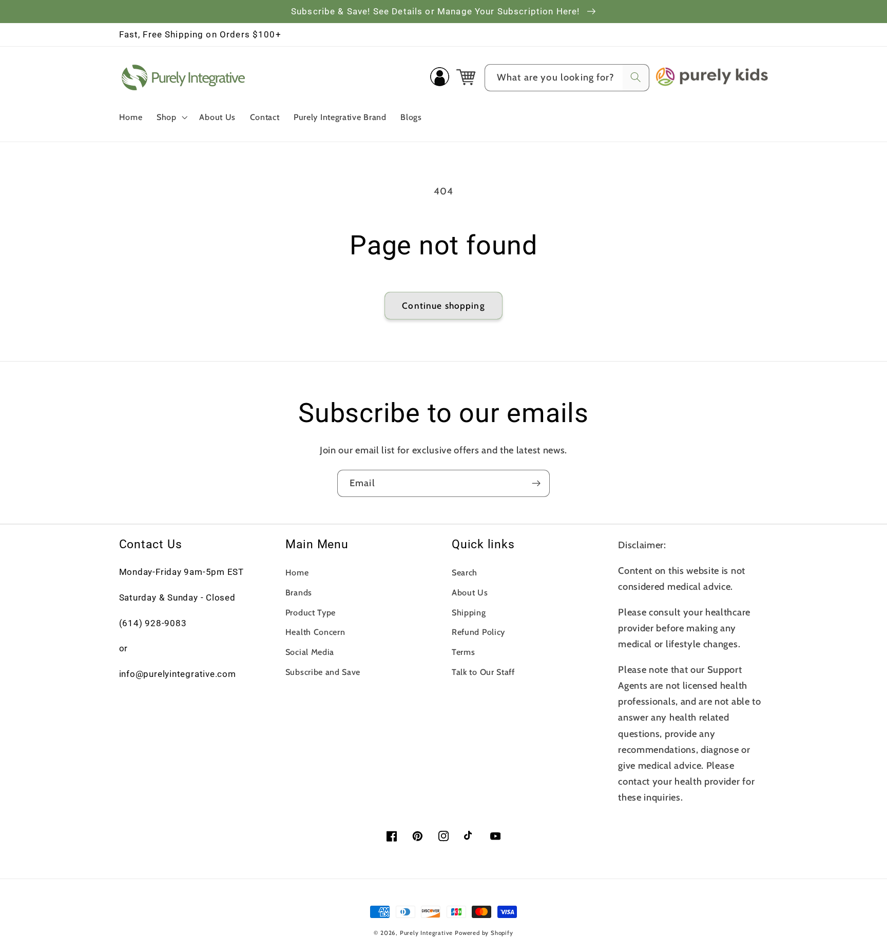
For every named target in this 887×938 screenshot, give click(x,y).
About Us (470, 592)
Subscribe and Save (322, 672)
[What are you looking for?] (636, 78)
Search (464, 572)
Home (297, 572)
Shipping (469, 612)
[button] (170, 117)
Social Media (309, 652)
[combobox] (567, 78)
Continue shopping (443, 305)
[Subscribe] (536, 483)
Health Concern (315, 632)
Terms (463, 652)
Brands (298, 592)
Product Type (310, 612)
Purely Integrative (426, 932)
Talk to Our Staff (483, 672)
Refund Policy (478, 632)
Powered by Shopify (484, 932)
